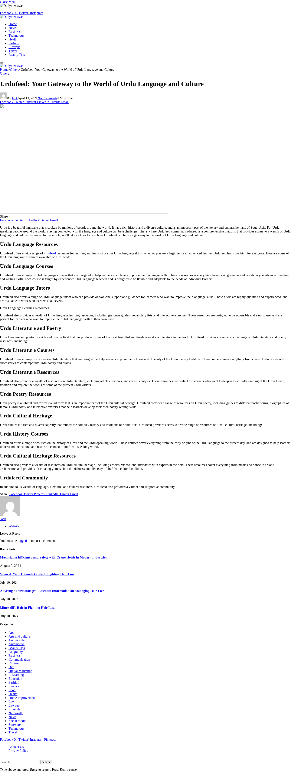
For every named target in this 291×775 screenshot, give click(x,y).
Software (15, 724)
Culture (14, 663)
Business (14, 31)
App (11, 632)
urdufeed (50, 253)
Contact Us (16, 747)
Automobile (16, 640)
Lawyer (14, 705)
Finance (14, 686)
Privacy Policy (18, 750)
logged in (24, 541)
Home (13, 24)
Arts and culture (19, 636)
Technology (16, 35)
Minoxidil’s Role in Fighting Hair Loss (27, 607)
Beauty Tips (17, 54)
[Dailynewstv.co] (12, 17)
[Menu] (1, 63)
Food (12, 690)
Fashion (14, 43)
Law (12, 701)
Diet (11, 667)
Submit (46, 762)
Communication (19, 659)
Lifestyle (14, 47)
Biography (16, 652)
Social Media (17, 721)
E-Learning (16, 675)
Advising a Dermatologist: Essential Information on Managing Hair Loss (52, 591)
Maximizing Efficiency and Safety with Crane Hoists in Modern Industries (53, 557)
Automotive (16, 644)
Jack (15, 98)
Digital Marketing (20, 671)
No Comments (47, 98)
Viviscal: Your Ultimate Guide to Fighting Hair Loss (37, 574)
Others (4, 73)
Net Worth (16, 713)
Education (15, 678)
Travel (13, 51)
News (12, 28)
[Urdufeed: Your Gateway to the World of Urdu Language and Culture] (84, 212)
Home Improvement (22, 698)
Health (13, 39)
